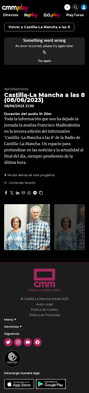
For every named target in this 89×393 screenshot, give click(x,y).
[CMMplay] (15, 8)
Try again (44, 60)
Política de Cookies (44, 310)
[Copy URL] (44, 52)
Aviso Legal (44, 304)
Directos (10, 15)
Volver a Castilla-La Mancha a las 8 (39, 27)
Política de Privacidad (44, 315)
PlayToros (75, 15)
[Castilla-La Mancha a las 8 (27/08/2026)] (27, 227)
